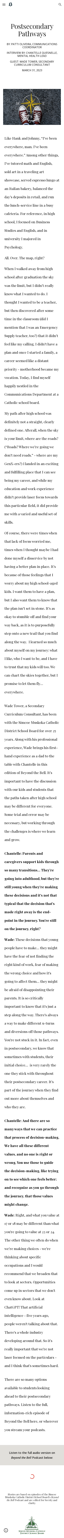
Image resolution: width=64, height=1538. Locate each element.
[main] (32, 47)
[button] (4, 4)
